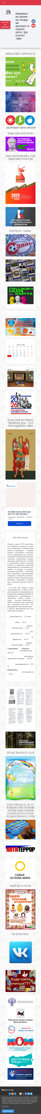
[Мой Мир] (15, 1094)
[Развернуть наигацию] (4, 2)
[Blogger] (20, 1094)
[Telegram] (31, 1094)
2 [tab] (19, 84)
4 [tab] (25, 84)
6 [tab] (23, 383)
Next (34, 72)
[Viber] (26, 1094)
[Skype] (28, 1094)
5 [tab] (20, 383)
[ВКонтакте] (10, 1094)
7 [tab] (26, 383)
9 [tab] (32, 383)
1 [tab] (16, 84)
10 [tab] (20, 385)
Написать (19, 523)
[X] (18, 1094)
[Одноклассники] (12, 1094)
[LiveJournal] (23, 1094)
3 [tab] (22, 84)
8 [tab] (29, 383)
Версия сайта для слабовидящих (5, 25)
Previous (7, 72)
